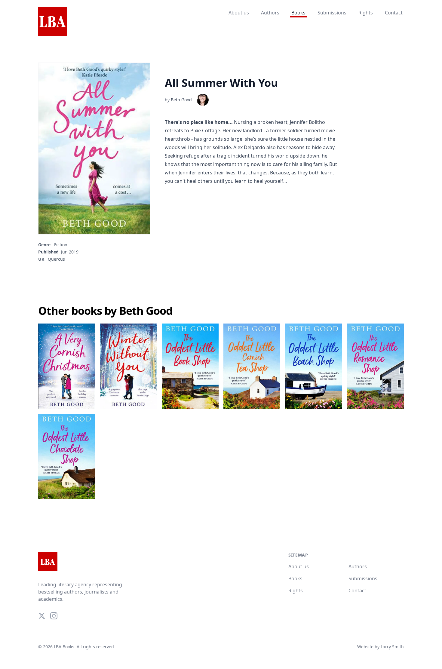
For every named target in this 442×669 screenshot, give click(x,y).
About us (239, 12)
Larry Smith (392, 646)
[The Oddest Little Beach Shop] (313, 366)
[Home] (52, 22)
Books (298, 12)
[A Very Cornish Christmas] (66, 366)
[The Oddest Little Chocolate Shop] (66, 456)
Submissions (332, 12)
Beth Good (181, 100)
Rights (365, 12)
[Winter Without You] (128, 366)
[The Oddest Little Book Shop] (190, 366)
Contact (394, 12)
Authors (270, 12)
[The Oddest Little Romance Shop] (375, 366)
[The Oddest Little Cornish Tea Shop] (251, 366)
